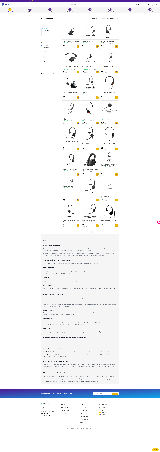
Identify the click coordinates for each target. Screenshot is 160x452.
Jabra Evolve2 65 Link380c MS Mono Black (70, 67)
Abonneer (115, 393)
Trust (44, 65)
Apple (44, 49)
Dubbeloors (44, 34)
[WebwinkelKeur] (159, 222)
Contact (82, 404)
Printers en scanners (110, 11)
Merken (42, 42)
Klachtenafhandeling (84, 419)
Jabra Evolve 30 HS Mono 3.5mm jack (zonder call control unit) (109, 93)
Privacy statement (84, 416)
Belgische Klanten (84, 408)
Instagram (104, 412)
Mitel (44, 59)
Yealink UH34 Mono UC (87, 41)
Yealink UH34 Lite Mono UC (88, 220)
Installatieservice (83, 417)
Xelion (81, 420)
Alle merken (45, 45)
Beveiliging (90, 11)
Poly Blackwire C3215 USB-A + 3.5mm (70, 118)
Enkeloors (44, 28)
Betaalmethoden (83, 405)
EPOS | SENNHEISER (47, 51)
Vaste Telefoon (47, 30)
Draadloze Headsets (45, 37)
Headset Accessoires (45, 39)
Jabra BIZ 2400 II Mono (87, 143)
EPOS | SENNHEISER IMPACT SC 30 (71, 142)
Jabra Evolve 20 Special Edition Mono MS (109, 144)
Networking (70, 11)
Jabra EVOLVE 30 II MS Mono (70, 169)
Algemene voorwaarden (85, 411)
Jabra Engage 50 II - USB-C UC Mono (89, 118)
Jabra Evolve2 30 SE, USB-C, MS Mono (71, 221)
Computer (130, 11)
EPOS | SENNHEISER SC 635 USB (90, 195)
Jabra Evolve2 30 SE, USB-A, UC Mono (109, 41)
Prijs (42, 70)
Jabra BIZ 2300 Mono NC (69, 186)
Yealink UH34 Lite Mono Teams (108, 118)
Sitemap (82, 413)
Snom (44, 63)
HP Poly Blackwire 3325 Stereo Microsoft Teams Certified (109, 164)
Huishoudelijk (150, 11)
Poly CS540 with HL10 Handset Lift (70, 93)
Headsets (30, 11)
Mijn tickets (101, 405)
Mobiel (45, 33)
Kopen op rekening (84, 407)
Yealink (44, 67)
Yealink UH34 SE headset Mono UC (89, 67)
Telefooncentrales (64, 407)
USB (44, 31)
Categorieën (44, 23)
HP (43, 53)
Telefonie (50, 11)
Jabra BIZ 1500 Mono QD (107, 66)
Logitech (45, 57)
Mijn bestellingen (103, 404)
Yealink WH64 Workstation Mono (71, 41)
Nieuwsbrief (82, 422)
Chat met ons (46, 413)
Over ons (82, 403)
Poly (44, 61)
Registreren (101, 403)
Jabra (44, 55)
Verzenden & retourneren (85, 410)
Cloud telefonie (10, 11)
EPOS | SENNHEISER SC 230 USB (109, 220)
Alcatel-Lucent (46, 47)
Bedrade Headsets (52, 15)
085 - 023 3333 (46, 415)
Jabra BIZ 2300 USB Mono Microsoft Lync (107, 195)
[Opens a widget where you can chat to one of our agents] (155, 449)
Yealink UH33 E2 (86, 92)
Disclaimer (82, 414)
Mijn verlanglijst (102, 407)
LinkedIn (103, 414)
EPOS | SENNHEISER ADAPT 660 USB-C (90, 170)
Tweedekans (63, 414)
